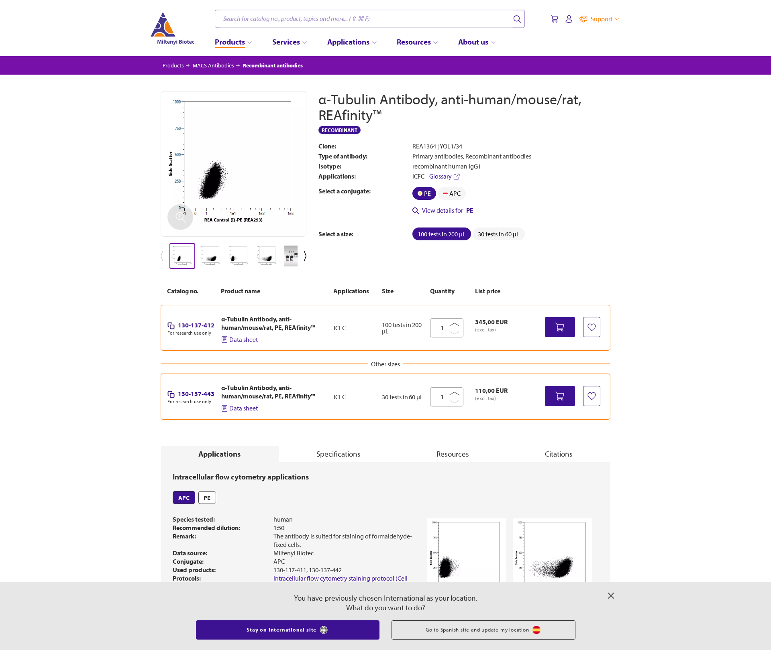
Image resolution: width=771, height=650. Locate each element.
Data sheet (243, 339)
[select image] (182, 256)
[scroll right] (307, 256)
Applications (219, 454)
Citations (559, 454)
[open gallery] (233, 164)
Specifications (338, 454)
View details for (447, 210)
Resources (452, 454)
